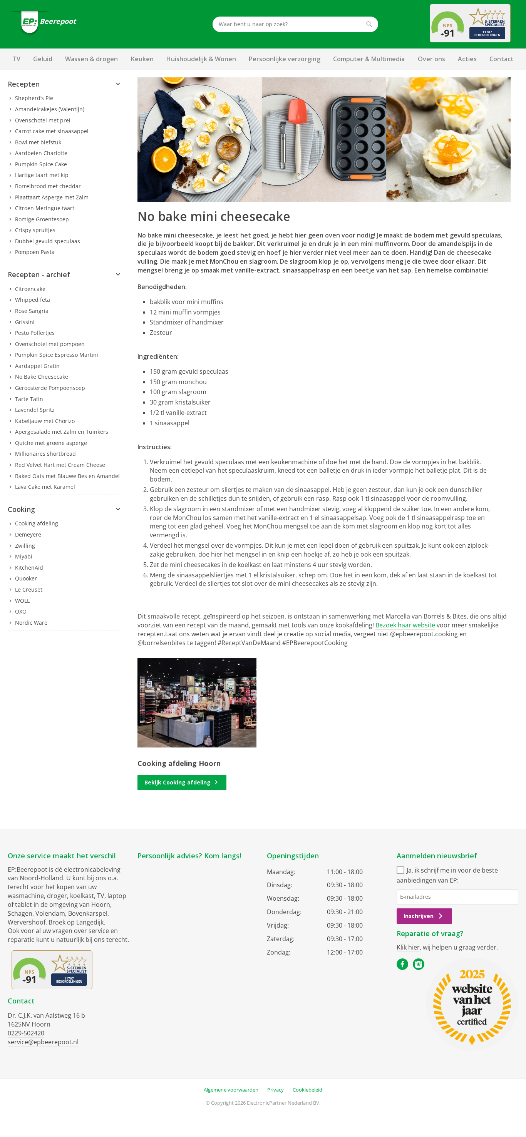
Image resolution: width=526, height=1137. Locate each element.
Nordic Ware (31, 622)
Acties (467, 59)
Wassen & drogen (91, 59)
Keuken (142, 59)
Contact (501, 59)
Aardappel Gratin (37, 366)
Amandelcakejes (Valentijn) (49, 109)
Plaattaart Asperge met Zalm (52, 197)
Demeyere (28, 534)
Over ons (431, 59)
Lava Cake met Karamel (45, 486)
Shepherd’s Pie (34, 98)
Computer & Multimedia (369, 59)
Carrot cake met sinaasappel (52, 131)
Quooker (26, 578)
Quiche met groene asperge (51, 442)
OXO (21, 611)
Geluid (42, 59)
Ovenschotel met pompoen (50, 344)
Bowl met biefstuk (38, 142)
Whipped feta (32, 299)
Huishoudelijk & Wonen (201, 59)
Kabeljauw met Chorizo (45, 421)
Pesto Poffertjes (35, 332)
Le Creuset (28, 589)
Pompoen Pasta (35, 252)
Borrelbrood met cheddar (48, 186)
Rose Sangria (32, 310)
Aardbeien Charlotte (41, 153)
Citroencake (30, 289)
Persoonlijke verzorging (284, 59)
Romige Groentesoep (42, 219)
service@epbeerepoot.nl (43, 1042)
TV (16, 59)
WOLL (22, 600)
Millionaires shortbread (45, 453)
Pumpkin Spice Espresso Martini (56, 354)
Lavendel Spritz (35, 409)
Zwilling (25, 545)
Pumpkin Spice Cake (41, 164)
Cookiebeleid (307, 1089)
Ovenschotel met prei (42, 120)
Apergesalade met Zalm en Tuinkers (61, 431)
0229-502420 (26, 1033)
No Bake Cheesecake (41, 376)
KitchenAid (29, 567)
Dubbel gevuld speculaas (47, 241)
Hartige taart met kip (42, 175)
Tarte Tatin (29, 399)
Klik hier (408, 947)
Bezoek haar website (405, 625)
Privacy (275, 1089)
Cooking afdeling (36, 523)
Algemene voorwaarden (231, 1089)
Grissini (25, 322)
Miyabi (23, 556)
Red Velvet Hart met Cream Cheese (60, 464)
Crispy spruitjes (35, 230)
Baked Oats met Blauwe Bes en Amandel (67, 476)
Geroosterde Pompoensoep (50, 387)
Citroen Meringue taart (44, 208)
